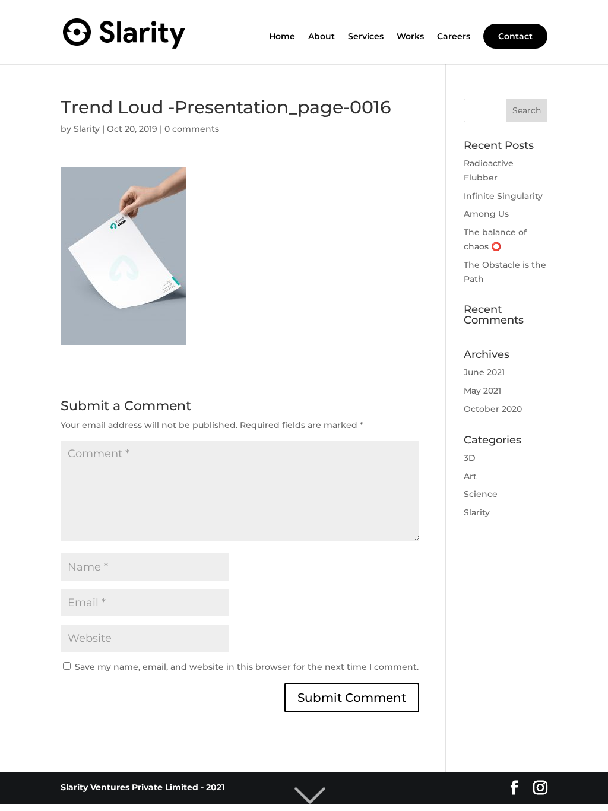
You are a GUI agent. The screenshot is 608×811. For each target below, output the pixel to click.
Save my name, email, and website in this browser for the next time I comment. (247, 666)
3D (470, 457)
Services (366, 37)
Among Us (486, 213)
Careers (453, 37)
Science (481, 494)
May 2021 (482, 390)
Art (470, 476)
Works (410, 37)
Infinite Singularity (503, 196)
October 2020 (493, 409)
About (321, 37)
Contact (515, 36)
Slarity (87, 128)
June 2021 (484, 372)
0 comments (191, 128)
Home (282, 37)
